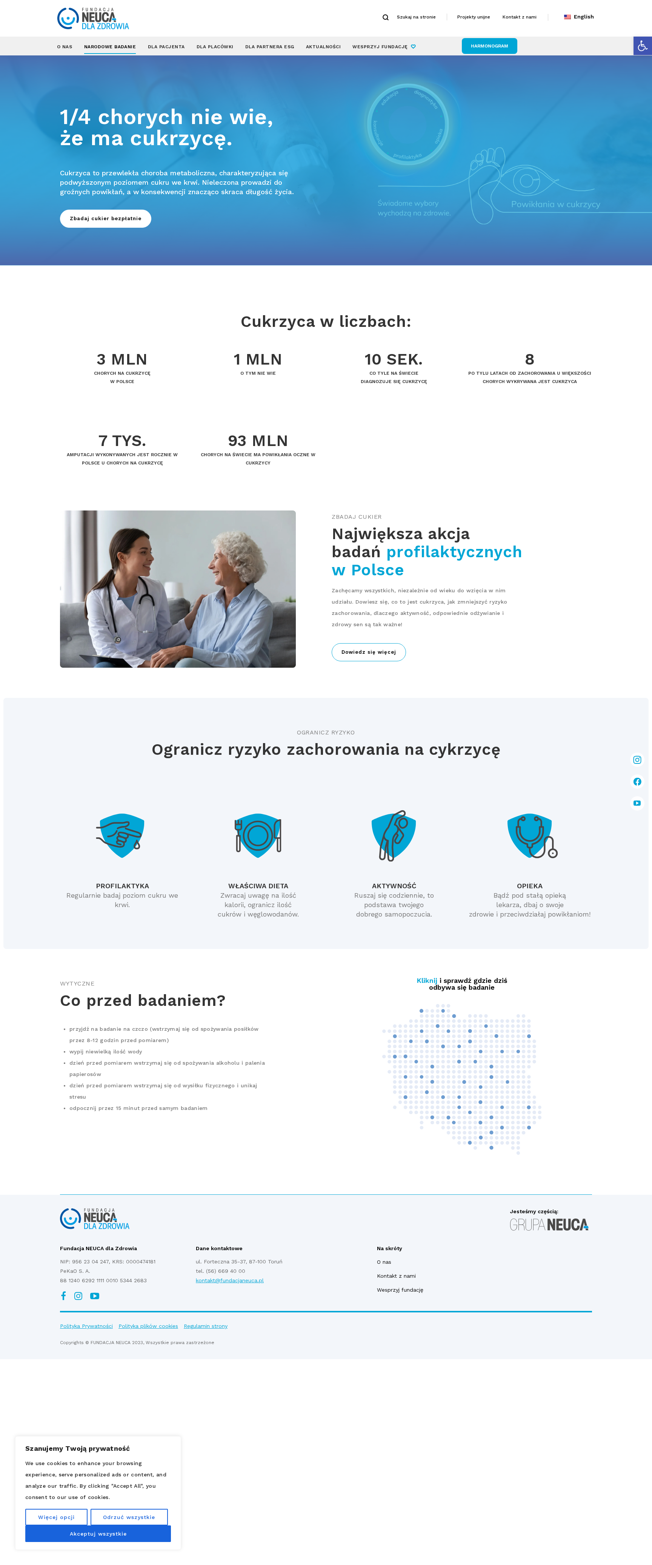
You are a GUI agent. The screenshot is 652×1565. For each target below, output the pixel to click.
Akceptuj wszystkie (98, 1534)
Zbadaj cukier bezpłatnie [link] (105, 218)
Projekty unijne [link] (473, 17)
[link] (643, 46)
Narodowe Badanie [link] (110, 46)
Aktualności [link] (323, 46)
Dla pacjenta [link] (166, 46)
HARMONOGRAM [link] (489, 46)
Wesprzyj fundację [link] (380, 46)
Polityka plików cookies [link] (148, 1326)
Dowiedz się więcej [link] (368, 652)
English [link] (582, 17)
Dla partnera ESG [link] (269, 46)
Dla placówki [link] (215, 46)
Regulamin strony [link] (206, 1326)
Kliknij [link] (427, 980)
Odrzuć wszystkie (129, 1517)
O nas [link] (64, 46)
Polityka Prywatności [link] (86, 1326)
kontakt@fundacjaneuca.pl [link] (230, 1280)
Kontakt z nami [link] (520, 17)
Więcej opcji (56, 1517)
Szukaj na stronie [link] (416, 17)
